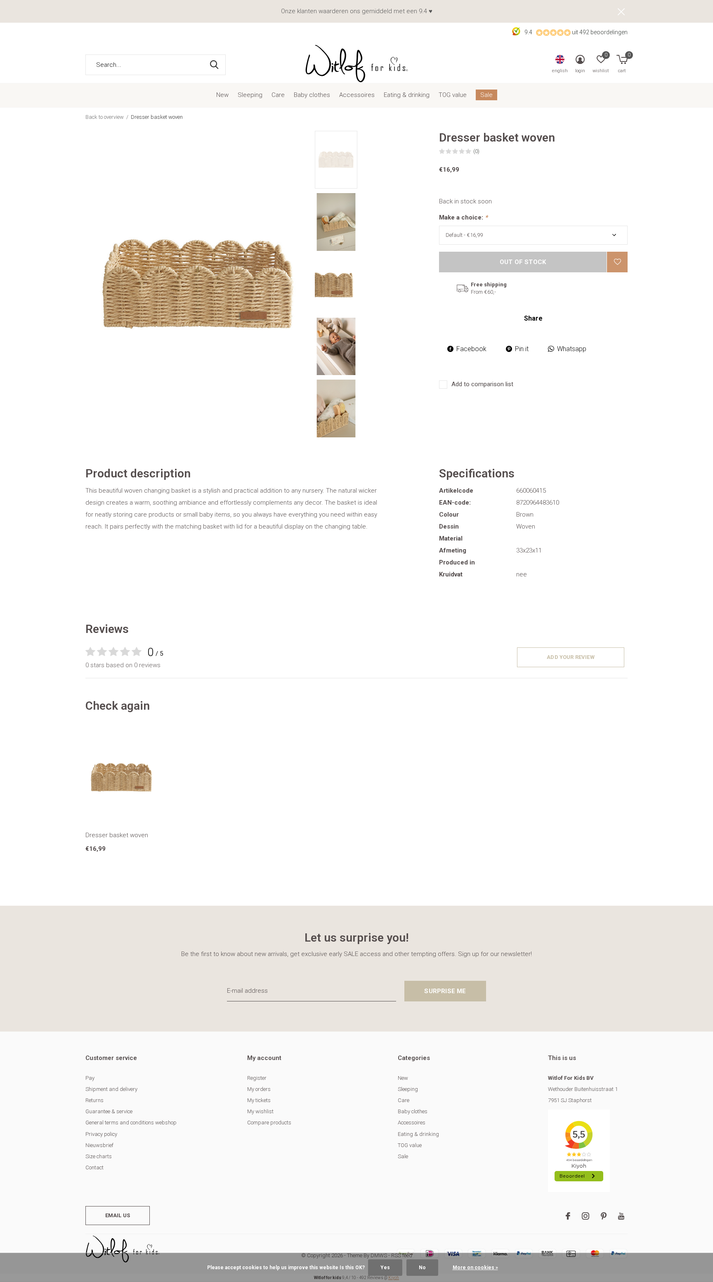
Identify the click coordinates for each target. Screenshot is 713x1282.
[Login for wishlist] (617, 262)
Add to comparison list (482, 384)
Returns (94, 1100)
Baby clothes (312, 95)
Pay (89, 1078)
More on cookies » (475, 1267)
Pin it (522, 349)
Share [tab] (533, 318)
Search (214, 64)
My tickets (259, 1100)
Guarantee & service (108, 1111)
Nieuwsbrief (99, 1145)
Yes (385, 1267)
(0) (476, 151)
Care (278, 95)
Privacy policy (101, 1134)
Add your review (571, 657)
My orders (259, 1089)
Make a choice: (463, 217)
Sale (486, 95)
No (422, 1267)
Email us (117, 1215)
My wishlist (260, 1111)
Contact (94, 1167)
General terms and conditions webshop (131, 1122)
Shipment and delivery (111, 1089)
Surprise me (445, 991)
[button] (374, 160)
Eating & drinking (407, 95)
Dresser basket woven (116, 835)
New (222, 95)
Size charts (98, 1156)
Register (257, 1078)
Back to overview (104, 117)
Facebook (471, 349)
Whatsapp (571, 349)
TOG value (453, 95)
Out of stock (523, 262)
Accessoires (357, 95)
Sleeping (250, 95)
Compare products (269, 1122)
